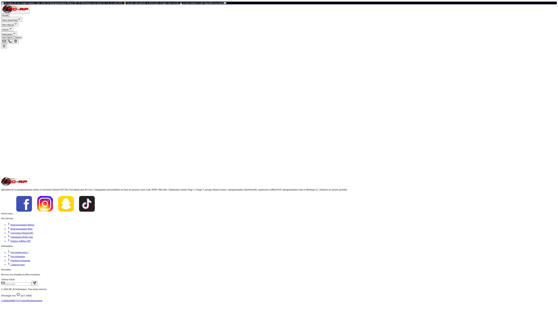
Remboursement (34, 300)
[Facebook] (24, 213)
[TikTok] (86, 213)
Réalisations (7, 34)
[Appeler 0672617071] (10, 41)
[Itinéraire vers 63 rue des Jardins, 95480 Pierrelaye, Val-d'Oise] (16, 41)
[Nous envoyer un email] (4, 41)
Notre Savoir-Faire (10, 20)
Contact (18, 37)
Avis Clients (7, 37)
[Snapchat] (66, 213)
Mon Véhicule (8, 25)
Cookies (23, 300)
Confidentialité (8, 300)
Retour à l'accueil (13, 81)
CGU (17, 300)
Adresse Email (8, 279)
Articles (5, 30)
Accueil (5, 15)
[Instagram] (45, 213)
